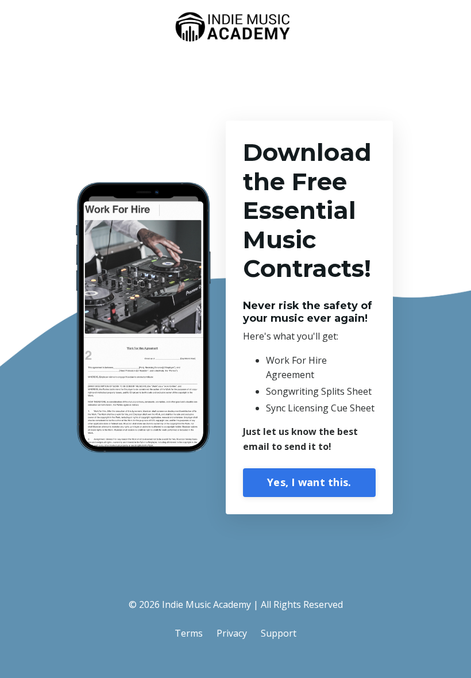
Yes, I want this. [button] (309, 482)
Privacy (232, 633)
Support (278, 633)
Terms (189, 633)
